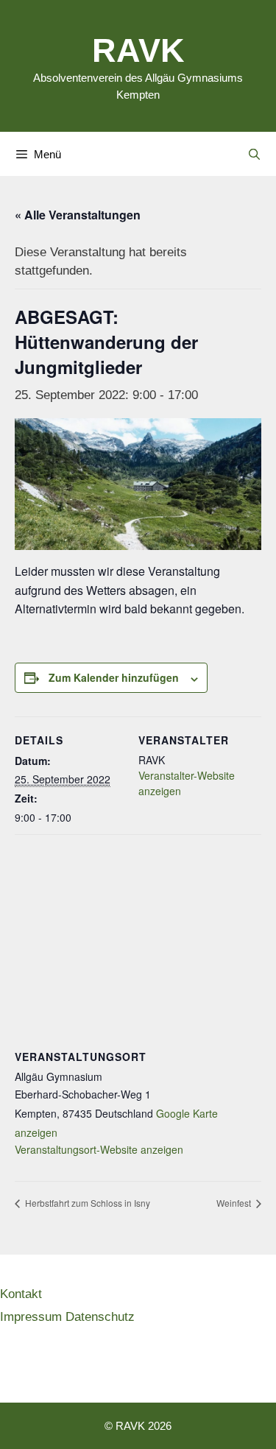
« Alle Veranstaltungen (78, 214)
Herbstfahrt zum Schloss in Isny (86, 1202)
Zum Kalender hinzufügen (114, 677)
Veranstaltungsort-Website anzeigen (99, 1149)
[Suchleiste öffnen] (254, 154)
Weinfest (234, 1202)
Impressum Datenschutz (67, 1316)
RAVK (138, 49)
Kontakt (21, 1293)
